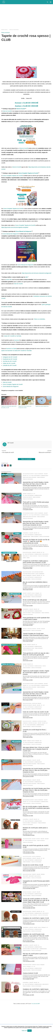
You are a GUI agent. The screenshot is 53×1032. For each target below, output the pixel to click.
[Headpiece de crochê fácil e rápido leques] (11, 987)
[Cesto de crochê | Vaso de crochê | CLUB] (11, 708)
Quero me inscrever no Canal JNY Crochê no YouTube (16, 350)
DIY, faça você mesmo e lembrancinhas (38, 475)
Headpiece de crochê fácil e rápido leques (35, 989)
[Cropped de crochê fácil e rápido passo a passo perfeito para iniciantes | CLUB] (11, 557)
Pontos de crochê (27, 497)
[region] (26, 16)
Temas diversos (41, 477)
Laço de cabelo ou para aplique (31, 948)
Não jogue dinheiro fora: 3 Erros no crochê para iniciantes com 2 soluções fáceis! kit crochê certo (36, 749)
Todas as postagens (14, 29)
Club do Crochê (20, 108)
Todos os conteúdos (39, 319)
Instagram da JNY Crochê (10, 357)
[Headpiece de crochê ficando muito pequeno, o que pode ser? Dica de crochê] (11, 932)
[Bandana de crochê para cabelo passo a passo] (11, 823)
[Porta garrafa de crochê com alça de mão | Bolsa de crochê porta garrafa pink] (11, 649)
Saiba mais (24, 1030)
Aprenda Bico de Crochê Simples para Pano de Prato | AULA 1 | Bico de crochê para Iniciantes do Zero (36, 790)
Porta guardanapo (36, 612)
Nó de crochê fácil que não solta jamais (35, 600)
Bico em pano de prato (28, 473)
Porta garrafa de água (28, 648)
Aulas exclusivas (5, 32)
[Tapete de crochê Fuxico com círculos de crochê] (26, 404)
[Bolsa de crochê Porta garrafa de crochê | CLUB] (11, 843)
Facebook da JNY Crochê (10, 359)
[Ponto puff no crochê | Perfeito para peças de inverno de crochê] (11, 498)
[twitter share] (5, 465)
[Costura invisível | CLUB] (11, 969)
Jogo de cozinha (27, 612)
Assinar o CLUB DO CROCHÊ (26, 106)
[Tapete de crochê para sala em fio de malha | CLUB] (9, 404)
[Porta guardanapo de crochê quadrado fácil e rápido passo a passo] (11, 613)
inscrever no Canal (11, 348)
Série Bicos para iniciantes (29, 477)
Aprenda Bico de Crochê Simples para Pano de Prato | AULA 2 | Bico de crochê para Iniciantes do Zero (36, 770)
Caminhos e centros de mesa (39, 721)
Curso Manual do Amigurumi (23, 231)
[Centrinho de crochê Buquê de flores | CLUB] (11, 725)
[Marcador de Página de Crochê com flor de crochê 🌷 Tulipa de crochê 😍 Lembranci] (11, 537)
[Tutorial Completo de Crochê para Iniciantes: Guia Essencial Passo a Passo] (11, 633)
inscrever (16, 340)
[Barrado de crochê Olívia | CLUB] (11, 861)
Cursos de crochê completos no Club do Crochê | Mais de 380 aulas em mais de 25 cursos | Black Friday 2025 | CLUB (36, 900)
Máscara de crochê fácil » (45, 452)
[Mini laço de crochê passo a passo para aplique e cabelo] (11, 949)
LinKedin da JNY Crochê (9, 365)
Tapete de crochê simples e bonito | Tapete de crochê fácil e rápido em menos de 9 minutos (36, 672)
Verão (24, 557)
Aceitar (29, 1030)
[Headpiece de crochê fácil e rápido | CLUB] (11, 916)
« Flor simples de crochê (8, 452)
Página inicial (4, 29)
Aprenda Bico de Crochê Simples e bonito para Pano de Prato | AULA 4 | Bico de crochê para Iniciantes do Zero (35, 523)
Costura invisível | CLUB (30, 973)
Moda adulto (45, 554)
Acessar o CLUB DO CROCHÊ (26, 103)
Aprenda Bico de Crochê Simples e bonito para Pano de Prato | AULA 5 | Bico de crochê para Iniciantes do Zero (35, 483)
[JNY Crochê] (3, 2)
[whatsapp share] (10, 465)
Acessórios (26, 609)
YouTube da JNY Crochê (9, 361)
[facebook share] (2, 465)
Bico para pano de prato (29, 573)
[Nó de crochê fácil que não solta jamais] (11, 597)
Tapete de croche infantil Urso (42, 406)
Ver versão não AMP (35, 1003)
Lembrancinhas (26, 536)
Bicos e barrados (39, 473)
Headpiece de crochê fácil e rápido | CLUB (36, 918)
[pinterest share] (8, 465)
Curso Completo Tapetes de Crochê (28, 173)
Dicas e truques (35, 593)
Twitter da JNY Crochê (9, 363)
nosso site (9, 279)
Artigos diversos (31, 628)
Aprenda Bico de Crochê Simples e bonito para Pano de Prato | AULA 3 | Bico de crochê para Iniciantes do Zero (35, 693)
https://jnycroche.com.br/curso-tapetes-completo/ (14, 227)
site (27, 277)
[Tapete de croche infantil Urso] (43, 404)
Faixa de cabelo (27, 822)
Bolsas (24, 644)
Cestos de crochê (36, 703)
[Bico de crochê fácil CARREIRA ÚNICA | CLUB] (11, 576)
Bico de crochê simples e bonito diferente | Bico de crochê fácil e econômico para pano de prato (36, 808)
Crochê (46, 473)
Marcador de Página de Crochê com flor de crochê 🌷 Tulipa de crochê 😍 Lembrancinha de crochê (36, 541)
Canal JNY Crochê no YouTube (12, 336)
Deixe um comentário (26, 459)
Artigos (25, 628)
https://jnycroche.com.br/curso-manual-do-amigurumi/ (36, 273)
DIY (28, 475)
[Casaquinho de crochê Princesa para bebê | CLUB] (11, 878)
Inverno (43, 874)
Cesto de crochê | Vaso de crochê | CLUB (35, 712)
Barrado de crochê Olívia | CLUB (33, 865)
